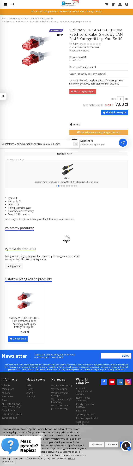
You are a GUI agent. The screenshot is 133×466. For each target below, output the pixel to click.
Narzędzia (58, 379)
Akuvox (30, 392)
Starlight (30, 396)
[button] (56, 186)
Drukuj (76, 124)
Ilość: (113, 98)
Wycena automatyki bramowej (61, 400)
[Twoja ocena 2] (91, 44)
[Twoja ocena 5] (99, 44)
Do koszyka (19, 338)
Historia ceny (76, 57)
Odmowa (112, 444)
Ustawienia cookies (12, 414)
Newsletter (7, 396)
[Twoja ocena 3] (93, 44)
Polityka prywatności (87, 418)
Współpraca (8, 388)
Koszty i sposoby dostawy (85, 405)
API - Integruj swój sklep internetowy (11, 405)
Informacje (9, 379)
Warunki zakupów (82, 381)
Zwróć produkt (9, 417)
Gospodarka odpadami (82, 423)
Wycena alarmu (59, 388)
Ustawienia (96, 444)
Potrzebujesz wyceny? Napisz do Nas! (100, 132)
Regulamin (81, 410)
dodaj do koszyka (116, 112)
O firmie (6, 385)
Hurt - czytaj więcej (83, 91)
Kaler (29, 385)
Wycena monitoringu (62, 385)
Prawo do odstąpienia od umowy (84, 391)
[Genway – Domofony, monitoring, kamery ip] (68, 3)
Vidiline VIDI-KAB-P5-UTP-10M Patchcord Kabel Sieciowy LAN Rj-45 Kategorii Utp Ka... (24, 322)
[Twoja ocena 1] (88, 44)
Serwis (5, 400)
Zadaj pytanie (14, 266)
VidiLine (85, 50)
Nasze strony (35, 379)
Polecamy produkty (19, 228)
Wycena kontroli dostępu (59, 394)
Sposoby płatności (85, 414)
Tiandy (29, 388)
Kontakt (6, 392)
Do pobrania (8, 410)
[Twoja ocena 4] (96, 44)
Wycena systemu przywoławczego (60, 407)
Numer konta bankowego (83, 399)
